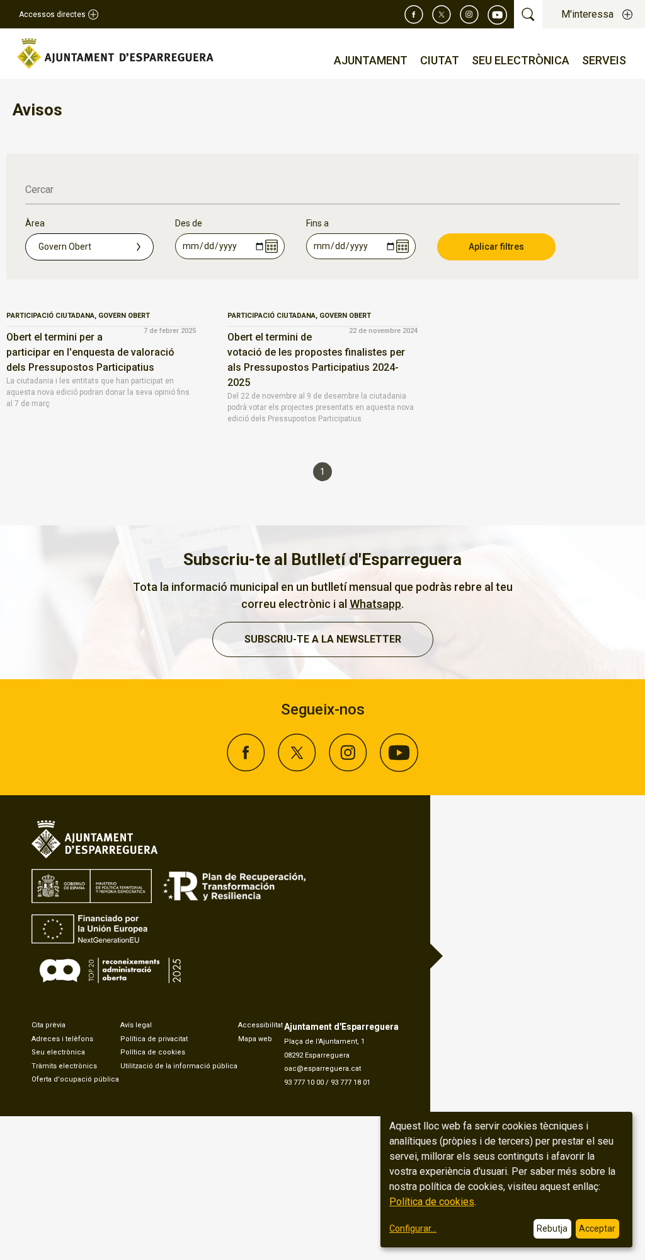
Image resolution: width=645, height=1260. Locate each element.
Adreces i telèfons (62, 1039)
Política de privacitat (154, 1039)
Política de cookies (152, 1052)
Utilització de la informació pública (178, 1066)
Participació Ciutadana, (52, 316)
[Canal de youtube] (498, 14)
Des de (188, 223)
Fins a (317, 223)
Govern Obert (124, 316)
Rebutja (552, 1228)
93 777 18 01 (350, 1082)
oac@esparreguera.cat (322, 1069)
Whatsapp (375, 603)
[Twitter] (441, 14)
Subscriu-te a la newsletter (322, 639)
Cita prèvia (48, 1025)
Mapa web (255, 1039)
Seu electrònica (58, 1052)
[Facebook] (413, 14)
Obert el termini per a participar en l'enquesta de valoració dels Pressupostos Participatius (90, 352)
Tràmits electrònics (64, 1066)
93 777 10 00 (304, 1082)
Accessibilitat (260, 1025)
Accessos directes (52, 14)
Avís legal (136, 1025)
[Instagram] (469, 14)
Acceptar (597, 1228)
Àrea (35, 223)
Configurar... (413, 1228)
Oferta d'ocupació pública (75, 1079)
